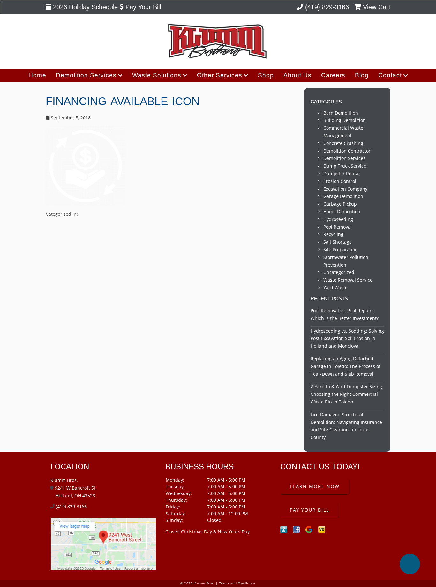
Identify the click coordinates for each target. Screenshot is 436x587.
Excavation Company (345, 189)
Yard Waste (335, 287)
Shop (266, 75)
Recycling (333, 234)
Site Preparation (340, 249)
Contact (390, 75)
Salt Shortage (337, 242)
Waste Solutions (156, 75)
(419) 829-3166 (326, 7)
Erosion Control (339, 181)
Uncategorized (338, 272)
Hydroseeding (338, 219)
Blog (362, 75)
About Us (297, 75)
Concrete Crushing (343, 143)
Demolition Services (86, 75)
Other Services (219, 75)
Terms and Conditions (237, 583)
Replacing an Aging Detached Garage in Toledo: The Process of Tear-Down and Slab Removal (345, 366)
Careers (333, 75)
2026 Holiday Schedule (84, 7)
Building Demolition (344, 120)
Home (37, 75)
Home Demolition (341, 211)
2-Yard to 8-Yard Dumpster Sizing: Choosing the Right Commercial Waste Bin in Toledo (347, 394)
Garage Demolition (343, 196)
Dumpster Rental (341, 173)
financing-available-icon (122, 101)
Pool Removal (337, 227)
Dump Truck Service (344, 166)
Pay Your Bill (142, 7)
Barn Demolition (340, 113)
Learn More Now (315, 486)
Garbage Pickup (340, 204)
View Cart (375, 7)
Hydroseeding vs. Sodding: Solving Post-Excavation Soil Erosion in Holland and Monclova (347, 338)
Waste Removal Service (347, 280)
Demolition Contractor (347, 151)
